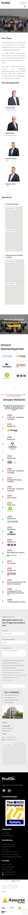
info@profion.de (17, 672)
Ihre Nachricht (6, 648)
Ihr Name (5, 630)
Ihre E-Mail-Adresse (8, 639)
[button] (25, 6)
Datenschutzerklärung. (7, 680)
